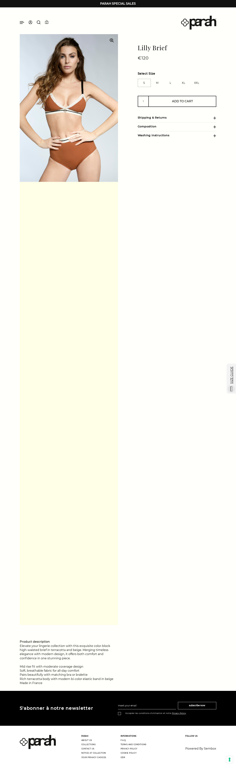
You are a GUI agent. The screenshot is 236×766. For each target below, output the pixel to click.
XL (183, 83)
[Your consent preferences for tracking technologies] (229, 759)
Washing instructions (153, 135)
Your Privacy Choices (93, 757)
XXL (196, 83)
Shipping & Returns (152, 117)
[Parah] (198, 23)
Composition (147, 126)
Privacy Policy (179, 713)
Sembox (210, 748)
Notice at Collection (93, 753)
